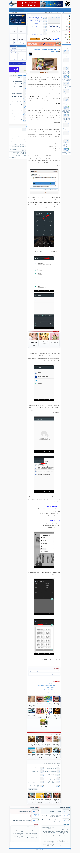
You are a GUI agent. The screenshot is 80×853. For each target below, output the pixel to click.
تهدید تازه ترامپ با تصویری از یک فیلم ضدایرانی (19, 155)
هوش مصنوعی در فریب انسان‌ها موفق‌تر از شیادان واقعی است (51, 778)
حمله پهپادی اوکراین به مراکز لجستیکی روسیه (20, 136)
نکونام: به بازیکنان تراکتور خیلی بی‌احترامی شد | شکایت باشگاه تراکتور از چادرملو (17, 840)
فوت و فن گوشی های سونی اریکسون (16, 96)
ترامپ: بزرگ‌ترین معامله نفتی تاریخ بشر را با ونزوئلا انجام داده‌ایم (48, 836)
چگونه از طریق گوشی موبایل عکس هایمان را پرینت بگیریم (47, 49)
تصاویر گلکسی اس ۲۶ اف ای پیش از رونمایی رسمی (35, 30)
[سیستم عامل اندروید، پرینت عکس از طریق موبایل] (44, 64)
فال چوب (19, 42)
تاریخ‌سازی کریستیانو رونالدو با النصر (32, 837)
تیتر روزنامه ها (22, 59)
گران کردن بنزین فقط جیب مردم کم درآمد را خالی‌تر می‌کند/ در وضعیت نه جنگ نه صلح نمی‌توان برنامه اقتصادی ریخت (62, 832)
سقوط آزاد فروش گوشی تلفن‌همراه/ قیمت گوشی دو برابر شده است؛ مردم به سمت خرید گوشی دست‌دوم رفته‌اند (33, 782)
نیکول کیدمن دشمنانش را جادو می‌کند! (24, 811)
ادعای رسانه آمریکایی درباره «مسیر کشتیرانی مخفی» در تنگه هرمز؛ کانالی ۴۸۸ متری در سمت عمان (51, 820)
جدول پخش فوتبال (13, 54)
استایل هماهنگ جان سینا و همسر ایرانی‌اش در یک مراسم (21, 820)
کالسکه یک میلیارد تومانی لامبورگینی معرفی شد (18, 834)
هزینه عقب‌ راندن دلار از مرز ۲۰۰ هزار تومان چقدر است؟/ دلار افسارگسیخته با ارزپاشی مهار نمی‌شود (62, 828)
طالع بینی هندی (24, 43)
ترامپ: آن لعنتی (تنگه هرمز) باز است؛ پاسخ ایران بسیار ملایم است (48, 845)
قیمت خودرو (22, 48)
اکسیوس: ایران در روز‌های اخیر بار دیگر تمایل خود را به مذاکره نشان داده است (62, 841)
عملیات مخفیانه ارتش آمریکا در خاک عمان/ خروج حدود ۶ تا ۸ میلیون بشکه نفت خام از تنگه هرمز (51, 816)
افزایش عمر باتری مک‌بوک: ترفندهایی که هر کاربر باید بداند (16, 90)
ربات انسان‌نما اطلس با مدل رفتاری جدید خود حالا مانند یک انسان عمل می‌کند (66, 94)
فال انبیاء (13, 31)
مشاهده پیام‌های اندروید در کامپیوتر (49, 689)
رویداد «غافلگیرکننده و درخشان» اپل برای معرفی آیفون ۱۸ (35, 18)
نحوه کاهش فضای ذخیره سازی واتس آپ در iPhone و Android (16, 102)
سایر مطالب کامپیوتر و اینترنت (33, 789)
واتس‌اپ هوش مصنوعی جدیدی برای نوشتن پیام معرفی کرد (66, 128)
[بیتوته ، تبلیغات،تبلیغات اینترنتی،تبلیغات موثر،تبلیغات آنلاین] (28, 4)
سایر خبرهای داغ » (12, 157)
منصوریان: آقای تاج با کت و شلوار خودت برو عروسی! (32, 840)
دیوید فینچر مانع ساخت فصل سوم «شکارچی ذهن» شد (18, 827)
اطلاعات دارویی (13, 48)
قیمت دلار (22, 52)
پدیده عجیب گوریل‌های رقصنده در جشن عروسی (17, 831)
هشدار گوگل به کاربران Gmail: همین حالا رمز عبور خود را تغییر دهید (66, 103)
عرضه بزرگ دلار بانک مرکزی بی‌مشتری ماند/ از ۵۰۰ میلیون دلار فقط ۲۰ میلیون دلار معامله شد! (18, 150)
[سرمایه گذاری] (44, 44)
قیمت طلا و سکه (21, 50)
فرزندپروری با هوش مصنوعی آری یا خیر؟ (51, 775)
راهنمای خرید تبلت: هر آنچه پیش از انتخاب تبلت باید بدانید (46, 685)
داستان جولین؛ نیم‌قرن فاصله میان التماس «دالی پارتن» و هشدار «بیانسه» (32, 827)
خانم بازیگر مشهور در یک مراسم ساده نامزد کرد (15, 129)
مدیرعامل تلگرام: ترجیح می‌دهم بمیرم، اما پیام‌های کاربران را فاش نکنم (66, 72)
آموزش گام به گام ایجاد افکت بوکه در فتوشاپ (34, 786)
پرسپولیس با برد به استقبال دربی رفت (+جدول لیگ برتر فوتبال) (18, 139)
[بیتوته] (13, 6)
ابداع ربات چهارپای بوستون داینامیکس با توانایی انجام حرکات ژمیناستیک (66, 145)
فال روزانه (13, 39)
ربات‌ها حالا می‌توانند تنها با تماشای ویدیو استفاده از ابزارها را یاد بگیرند (66, 55)
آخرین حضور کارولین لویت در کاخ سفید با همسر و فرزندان (62, 836)
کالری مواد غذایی (13, 52)
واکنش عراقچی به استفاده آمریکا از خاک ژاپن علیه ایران (18, 144)
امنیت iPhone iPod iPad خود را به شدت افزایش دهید (16, 108)
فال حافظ (22, 31)
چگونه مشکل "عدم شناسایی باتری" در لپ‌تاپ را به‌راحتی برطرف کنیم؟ (66, 64)
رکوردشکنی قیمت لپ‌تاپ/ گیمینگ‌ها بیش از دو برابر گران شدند (35, 21)
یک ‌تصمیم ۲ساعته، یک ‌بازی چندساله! (34, 771)
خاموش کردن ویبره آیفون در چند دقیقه (50, 771)
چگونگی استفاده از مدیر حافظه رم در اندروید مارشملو (16, 87)
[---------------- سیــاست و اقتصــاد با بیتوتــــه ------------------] (64, 807)
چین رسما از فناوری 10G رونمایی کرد (51, 768)
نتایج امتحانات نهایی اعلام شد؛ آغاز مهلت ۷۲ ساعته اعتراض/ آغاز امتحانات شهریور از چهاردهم (18, 153)
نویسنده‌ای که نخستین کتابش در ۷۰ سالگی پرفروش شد (21, 815)
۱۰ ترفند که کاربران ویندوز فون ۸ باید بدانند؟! (17, 78)
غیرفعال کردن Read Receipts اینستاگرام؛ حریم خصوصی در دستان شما (34, 775)
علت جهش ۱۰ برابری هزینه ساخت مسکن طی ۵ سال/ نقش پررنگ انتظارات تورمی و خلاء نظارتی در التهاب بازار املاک (18, 134)
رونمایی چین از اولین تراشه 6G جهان (66, 153)
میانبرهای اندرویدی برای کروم (50, 692)
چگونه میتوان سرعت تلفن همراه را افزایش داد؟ (16, 84)
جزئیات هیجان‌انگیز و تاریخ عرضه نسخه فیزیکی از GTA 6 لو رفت (33, 768)
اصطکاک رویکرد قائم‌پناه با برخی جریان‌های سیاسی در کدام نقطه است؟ (48, 828)
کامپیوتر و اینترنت (67, 12)
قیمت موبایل (22, 54)
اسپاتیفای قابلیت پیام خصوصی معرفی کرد (66, 87)
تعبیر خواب (11, 43)
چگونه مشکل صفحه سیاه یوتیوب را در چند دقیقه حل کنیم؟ (66, 137)
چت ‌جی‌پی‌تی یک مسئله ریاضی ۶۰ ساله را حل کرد (33, 778)
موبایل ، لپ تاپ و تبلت (61, 12)
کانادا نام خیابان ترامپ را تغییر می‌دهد (55, 811)
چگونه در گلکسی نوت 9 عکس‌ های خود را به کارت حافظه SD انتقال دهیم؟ (16, 120)
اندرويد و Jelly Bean (52, 683)
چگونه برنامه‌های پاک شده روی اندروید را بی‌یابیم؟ (16, 105)
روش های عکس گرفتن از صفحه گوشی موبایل (16, 114)
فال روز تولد (15, 43)
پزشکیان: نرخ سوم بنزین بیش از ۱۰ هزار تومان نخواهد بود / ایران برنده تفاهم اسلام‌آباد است (48, 832)
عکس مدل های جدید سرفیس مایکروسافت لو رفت (16, 111)
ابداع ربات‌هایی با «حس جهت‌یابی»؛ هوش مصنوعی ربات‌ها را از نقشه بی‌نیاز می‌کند (66, 120)
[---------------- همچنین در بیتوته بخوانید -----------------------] (34, 807)
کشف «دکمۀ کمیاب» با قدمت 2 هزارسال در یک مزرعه (32, 834)
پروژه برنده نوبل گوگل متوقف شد (51, 785)
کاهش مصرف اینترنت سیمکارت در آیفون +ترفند (16, 117)
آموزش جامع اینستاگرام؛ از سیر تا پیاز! (16, 81)
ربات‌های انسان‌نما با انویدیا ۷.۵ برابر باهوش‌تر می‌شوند (66, 80)
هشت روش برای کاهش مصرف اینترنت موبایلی (16, 99)
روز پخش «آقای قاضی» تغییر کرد (33, 830)
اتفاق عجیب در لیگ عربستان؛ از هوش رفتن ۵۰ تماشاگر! (18, 837)
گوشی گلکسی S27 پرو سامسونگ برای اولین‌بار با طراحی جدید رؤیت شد (54, 26)
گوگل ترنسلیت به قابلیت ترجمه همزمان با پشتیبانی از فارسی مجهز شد (66, 111)
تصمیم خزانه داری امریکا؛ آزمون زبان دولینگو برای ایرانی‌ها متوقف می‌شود (18, 147)
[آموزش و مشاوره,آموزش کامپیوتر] (44, 39)
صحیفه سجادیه (13, 59)
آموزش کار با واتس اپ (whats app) (17, 93)
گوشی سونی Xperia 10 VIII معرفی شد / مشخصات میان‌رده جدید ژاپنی (36, 24)
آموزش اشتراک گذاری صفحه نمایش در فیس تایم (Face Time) (35, 27)
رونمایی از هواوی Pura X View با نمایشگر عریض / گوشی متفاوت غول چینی (35, 34)
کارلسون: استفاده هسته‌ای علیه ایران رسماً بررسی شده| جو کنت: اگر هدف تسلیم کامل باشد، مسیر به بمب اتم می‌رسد (49, 841)
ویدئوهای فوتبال (13, 50)
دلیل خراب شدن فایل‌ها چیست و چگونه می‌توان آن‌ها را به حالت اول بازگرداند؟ (50, 782)
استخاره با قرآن (22, 39)
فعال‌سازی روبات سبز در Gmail (50, 687)
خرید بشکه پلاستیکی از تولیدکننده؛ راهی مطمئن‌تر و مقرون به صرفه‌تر (18, 142)
